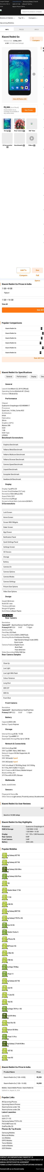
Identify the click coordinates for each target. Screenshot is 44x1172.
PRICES (21, 29)
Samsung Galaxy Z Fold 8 (30, 1)
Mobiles (4, 1088)
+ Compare (35, 39)
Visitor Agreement (21, 1162)
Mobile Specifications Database (29, 1165)
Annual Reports (6, 1162)
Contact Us (4, 1157)
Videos (31, 145)
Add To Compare (23, 271)
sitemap (32, 1160)
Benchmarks (19, 145)
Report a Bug (40, 1169)
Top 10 (30, 1157)
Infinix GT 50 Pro (27, 4)
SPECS (37, 29)
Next (33, 74)
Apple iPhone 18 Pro (19, 6)
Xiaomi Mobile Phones (15, 1088)
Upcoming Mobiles (7, 23)
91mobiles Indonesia (8, 1160)
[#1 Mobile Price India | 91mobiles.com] (7, 11)
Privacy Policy (23, 1160)
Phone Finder (22, 1157)
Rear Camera (19, 131)
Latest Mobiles (17, 1)
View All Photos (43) (19, 99)
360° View (32, 131)
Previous (21, 74)
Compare (13, 1157)
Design (7, 131)
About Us (39, 1160)
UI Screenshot (7, 146)
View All (5, 304)
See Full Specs (37, 271)
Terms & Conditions (8, 1165)
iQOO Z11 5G (16, 4)
